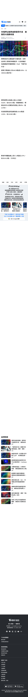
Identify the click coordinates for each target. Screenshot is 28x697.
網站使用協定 (4, 653)
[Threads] (12, 631)
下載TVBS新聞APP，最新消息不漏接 (14, 214)
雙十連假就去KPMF (14, 188)
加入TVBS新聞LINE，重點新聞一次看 (14, 216)
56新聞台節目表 (4, 641)
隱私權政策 (3, 649)
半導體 (25, 182)
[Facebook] (6, 631)
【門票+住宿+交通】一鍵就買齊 (14, 192)
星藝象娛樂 (3, 670)
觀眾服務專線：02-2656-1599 (14, 627)
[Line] (9, 631)
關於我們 (3, 639)
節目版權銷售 (4, 672)
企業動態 (3, 664)
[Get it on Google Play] (19, 686)
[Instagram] (15, 631)
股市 (16, 182)
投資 (21, 182)
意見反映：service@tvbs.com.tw (14, 626)
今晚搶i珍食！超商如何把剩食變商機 (14, 198)
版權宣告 (3, 655)
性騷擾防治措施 (4, 651)
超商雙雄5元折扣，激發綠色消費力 (14, 196)
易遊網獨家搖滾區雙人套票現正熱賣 (14, 190)
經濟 (8, 182)
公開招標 (3, 674)
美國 (3, 182)
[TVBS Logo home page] (6, 22)
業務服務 (3, 676)
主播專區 (3, 668)
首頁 (2, 28)
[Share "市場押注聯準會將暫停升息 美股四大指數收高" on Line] (22, 21)
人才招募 (3, 666)
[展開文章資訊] (25, 38)
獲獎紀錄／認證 (4, 680)
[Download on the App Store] (9, 686)
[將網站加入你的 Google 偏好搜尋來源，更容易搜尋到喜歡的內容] (14, 218)
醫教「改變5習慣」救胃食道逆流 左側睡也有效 (16, 25)
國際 (5, 28)
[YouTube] (18, 631)
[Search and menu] (25, 21)
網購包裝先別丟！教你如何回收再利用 (14, 200)
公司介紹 (3, 662)
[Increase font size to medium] (19, 22)
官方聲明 (3, 678)
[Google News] (21, 631)
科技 (12, 182)
